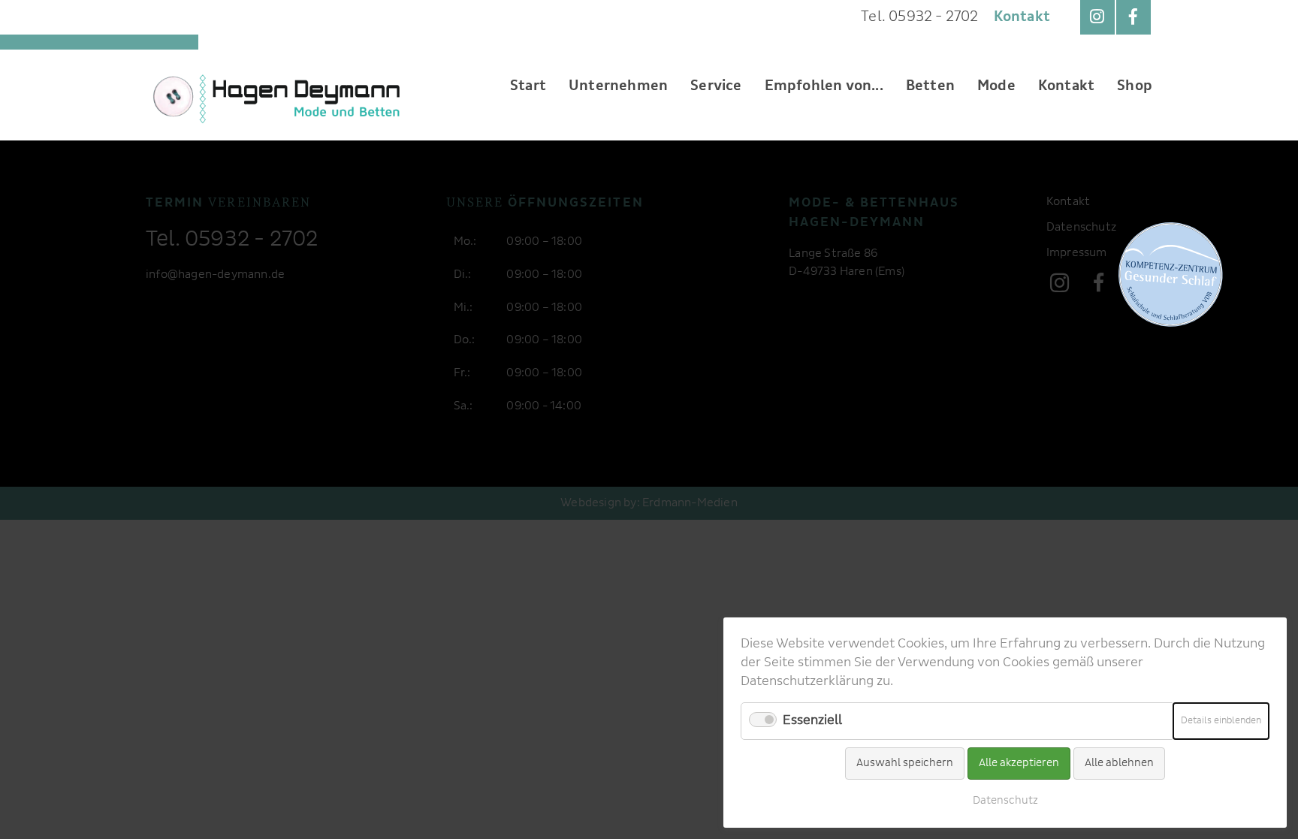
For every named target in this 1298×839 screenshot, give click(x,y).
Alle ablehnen (1119, 762)
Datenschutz (1005, 800)
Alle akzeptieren (1019, 762)
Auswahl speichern (904, 762)
